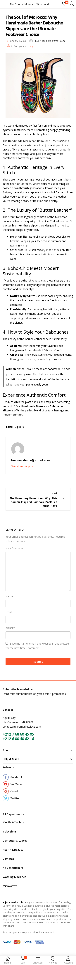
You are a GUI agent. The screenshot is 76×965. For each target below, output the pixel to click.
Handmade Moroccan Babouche (29, 141)
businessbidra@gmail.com (50, 40)
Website (10, 628)
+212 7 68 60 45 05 (18, 734)
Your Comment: (15, 548)
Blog (30, 46)
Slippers (19, 426)
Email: (9, 612)
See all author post (22, 466)
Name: (9, 596)
